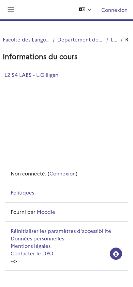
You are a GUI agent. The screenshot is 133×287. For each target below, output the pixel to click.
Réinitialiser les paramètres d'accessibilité (61, 230)
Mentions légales (30, 245)
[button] (85, 9)
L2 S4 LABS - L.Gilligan (31, 74)
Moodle (46, 211)
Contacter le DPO (32, 253)
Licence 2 (114, 39)
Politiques (22, 192)
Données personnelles (37, 238)
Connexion (114, 9)
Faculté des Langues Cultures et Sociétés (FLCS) (26, 39)
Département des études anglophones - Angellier (80, 39)
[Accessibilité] (116, 254)
